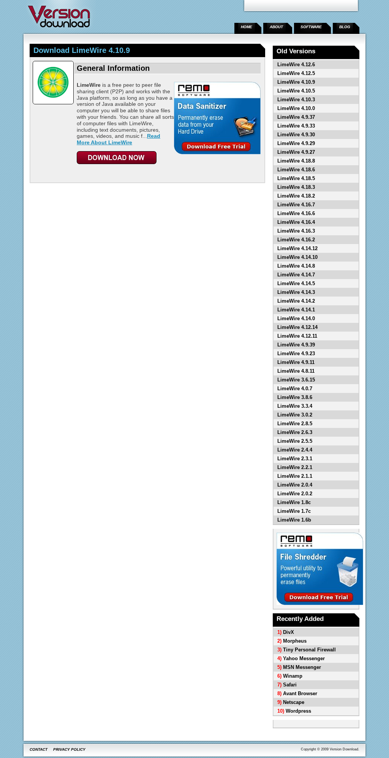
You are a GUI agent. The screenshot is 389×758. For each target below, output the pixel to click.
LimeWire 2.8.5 (294, 423)
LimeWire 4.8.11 (296, 371)
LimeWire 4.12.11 (297, 336)
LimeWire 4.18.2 (296, 196)
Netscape (293, 702)
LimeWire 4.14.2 (296, 301)
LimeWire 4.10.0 (296, 108)
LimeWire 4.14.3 (296, 292)
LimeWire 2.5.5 (294, 441)
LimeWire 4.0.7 (294, 388)
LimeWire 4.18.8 (296, 161)
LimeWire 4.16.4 (296, 222)
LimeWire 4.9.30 (296, 134)
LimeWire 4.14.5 (296, 283)
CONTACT (38, 749)
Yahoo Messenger (304, 658)
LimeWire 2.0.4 (294, 485)
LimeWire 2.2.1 (294, 467)
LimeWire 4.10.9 (296, 82)
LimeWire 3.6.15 (296, 380)
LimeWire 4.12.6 (296, 64)
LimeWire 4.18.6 (296, 169)
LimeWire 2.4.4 (294, 450)
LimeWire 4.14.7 (296, 275)
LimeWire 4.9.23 (296, 353)
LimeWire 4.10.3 (296, 99)
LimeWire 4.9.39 (296, 345)
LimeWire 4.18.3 (296, 187)
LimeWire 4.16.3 (296, 231)
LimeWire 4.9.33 (296, 126)
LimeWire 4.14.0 (296, 318)
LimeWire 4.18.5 (296, 178)
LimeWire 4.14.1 (296, 310)
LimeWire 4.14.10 (297, 257)
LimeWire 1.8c (294, 502)
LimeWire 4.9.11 (296, 362)
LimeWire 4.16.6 (296, 213)
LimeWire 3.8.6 (294, 397)
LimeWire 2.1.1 (294, 476)
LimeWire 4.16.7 (296, 204)
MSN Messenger (302, 667)
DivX (288, 632)
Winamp (292, 676)
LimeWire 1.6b (294, 520)
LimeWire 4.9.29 (296, 143)
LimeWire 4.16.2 (296, 240)
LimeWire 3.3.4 (294, 406)
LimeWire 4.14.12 (297, 248)
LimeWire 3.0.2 (294, 415)
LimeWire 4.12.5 (296, 73)
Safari (290, 685)
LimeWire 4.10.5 (296, 91)
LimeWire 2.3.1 (294, 458)
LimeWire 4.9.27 (296, 152)
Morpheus (295, 641)
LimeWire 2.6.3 (294, 432)
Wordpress (298, 711)
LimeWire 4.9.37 (296, 117)
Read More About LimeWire (118, 139)
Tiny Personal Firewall (309, 650)
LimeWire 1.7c (294, 511)
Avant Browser (300, 693)
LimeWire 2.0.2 (294, 493)
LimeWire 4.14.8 (296, 266)
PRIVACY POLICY (69, 749)
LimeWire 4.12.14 (297, 327)
